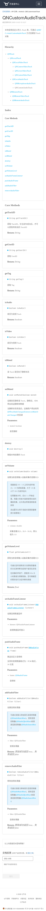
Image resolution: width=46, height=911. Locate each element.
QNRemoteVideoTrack (20, 96)
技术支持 (31, 899)
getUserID (9, 131)
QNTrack (10, 54)
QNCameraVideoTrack (23, 67)
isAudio (8, 141)
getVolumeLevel (11, 171)
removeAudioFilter (12, 191)
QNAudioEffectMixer (23, 721)
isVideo (7, 146)
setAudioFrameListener (14, 176)
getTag (7, 136)
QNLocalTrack (15, 58)
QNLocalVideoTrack (20, 62)
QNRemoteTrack (16, 92)
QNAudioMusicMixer (18, 718)
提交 (11, 876)
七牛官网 (7, 899)
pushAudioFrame (11, 181)
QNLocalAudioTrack (20, 79)
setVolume (9, 166)
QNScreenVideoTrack (23, 71)
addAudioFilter (11, 186)
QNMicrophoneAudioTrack (25, 83)
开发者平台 (15, 899)
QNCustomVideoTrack (23, 75)
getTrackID (9, 126)
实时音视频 (6, 11)
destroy (7, 161)
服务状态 (39, 899)
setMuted (8, 156)
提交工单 (30, 853)
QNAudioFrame (21, 675)
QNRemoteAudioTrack (20, 100)
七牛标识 (23, 902)
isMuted (8, 151)
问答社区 (23, 899)
